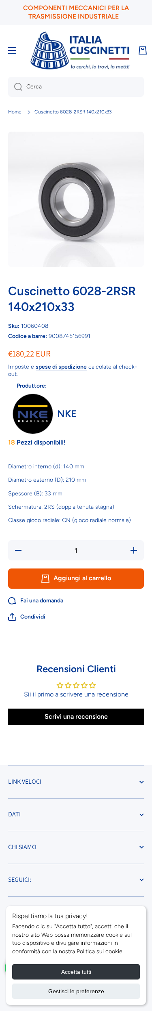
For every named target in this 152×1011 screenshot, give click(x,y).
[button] (26, 617)
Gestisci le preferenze (76, 991)
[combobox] (76, 87)
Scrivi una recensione (76, 716)
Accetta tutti (76, 972)
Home (14, 112)
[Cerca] (15, 87)
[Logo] (80, 50)
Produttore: (32, 385)
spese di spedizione (61, 366)
